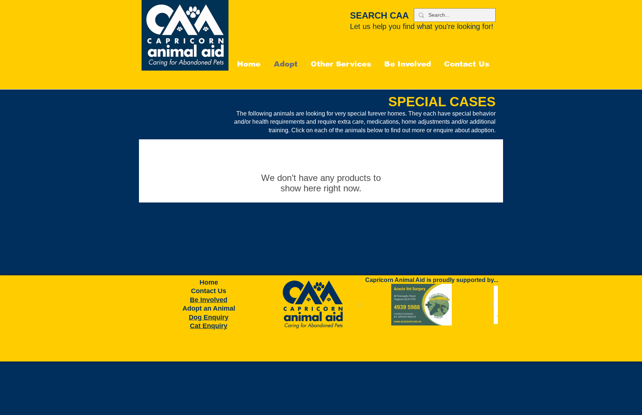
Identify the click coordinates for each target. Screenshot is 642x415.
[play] (480, 290)
